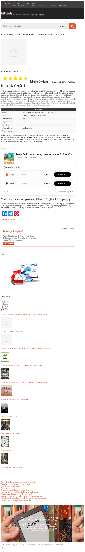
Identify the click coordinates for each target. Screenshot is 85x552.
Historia (53, 5)
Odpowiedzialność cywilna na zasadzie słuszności (18, 482)
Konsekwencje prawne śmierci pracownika (16, 500)
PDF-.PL (6, 12)
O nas (13, 5)
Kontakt (62, 5)
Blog (34, 5)
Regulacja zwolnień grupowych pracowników (17, 494)
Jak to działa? (23, 5)
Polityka (42, 5)
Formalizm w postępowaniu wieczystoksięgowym (18, 484)
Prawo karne (5, 488)
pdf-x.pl (3, 548)
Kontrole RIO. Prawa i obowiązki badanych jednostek (20, 492)
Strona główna (7, 34)
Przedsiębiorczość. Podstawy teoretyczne (15, 490)
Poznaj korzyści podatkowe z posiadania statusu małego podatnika (24, 498)
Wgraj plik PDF (8, 243)
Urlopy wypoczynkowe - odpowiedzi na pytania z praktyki (21, 496)
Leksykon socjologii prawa (10, 486)
